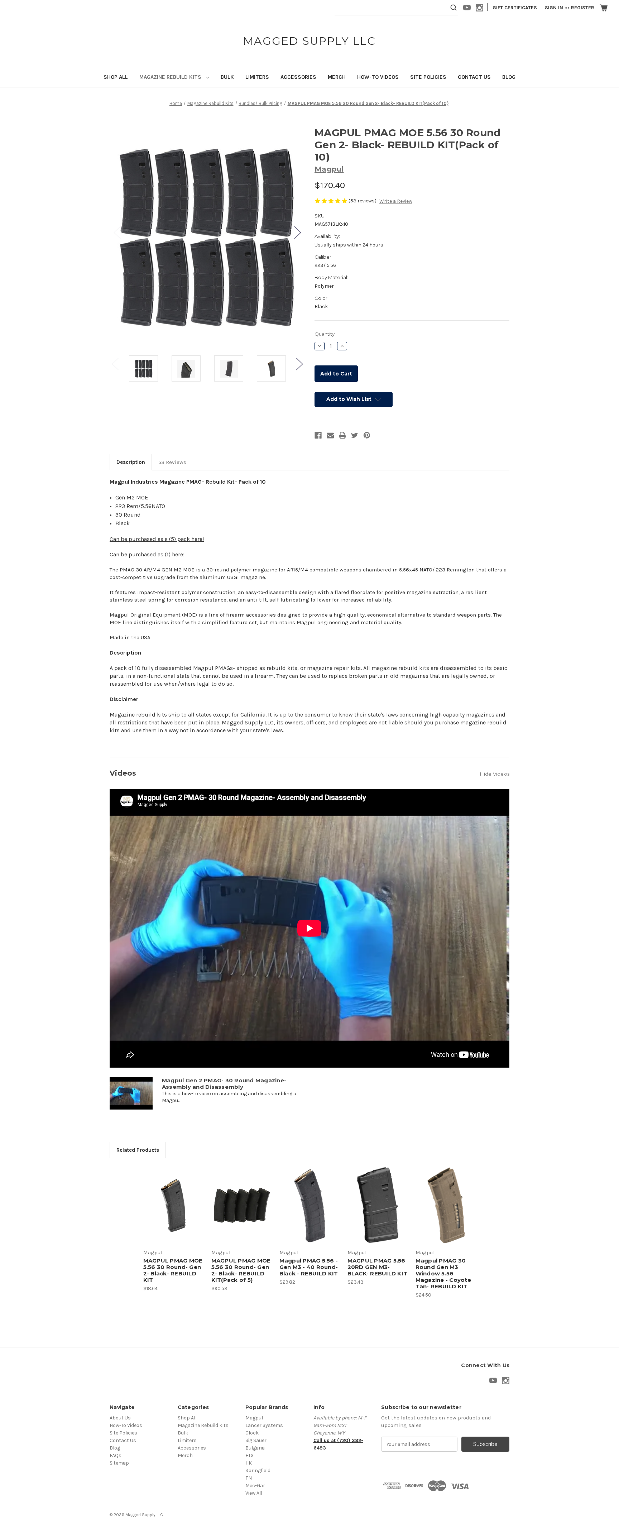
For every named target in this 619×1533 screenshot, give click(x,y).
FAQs (115, 1455)
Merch (337, 77)
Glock (252, 1433)
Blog (508, 77)
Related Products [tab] (137, 1150)
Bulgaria (255, 1448)
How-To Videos (378, 77)
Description (130, 462)
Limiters (257, 77)
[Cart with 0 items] (603, 8)
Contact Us (474, 77)
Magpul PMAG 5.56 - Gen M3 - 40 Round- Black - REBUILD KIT (308, 1267)
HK (248, 1463)
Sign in (554, 8)
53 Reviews (172, 462)
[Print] (342, 435)
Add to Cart (173, 1212)
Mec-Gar (255, 1485)
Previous (117, 232)
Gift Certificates (515, 8)
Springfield (257, 1470)
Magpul (254, 1418)
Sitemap (119, 1463)
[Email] (330, 435)
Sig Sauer (256, 1440)
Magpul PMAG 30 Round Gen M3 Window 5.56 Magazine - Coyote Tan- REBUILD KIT (443, 1273)
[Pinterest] (366, 435)
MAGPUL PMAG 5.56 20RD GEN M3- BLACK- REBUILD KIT (377, 1267)
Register (582, 8)
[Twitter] (354, 435)
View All (253, 1493)
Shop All (116, 77)
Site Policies (428, 77)
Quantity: (325, 334)
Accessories (298, 77)
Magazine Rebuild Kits (171, 77)
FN (248, 1478)
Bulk (227, 77)
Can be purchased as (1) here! (147, 554)
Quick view (172, 1199)
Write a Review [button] (395, 201)
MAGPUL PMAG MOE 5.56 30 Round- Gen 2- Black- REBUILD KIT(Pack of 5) (241, 1270)
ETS (249, 1455)
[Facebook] (318, 435)
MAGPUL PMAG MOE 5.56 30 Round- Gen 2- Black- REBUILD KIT (173, 1270)
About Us (120, 1418)
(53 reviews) (363, 201)
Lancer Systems (264, 1425)
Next (297, 232)
